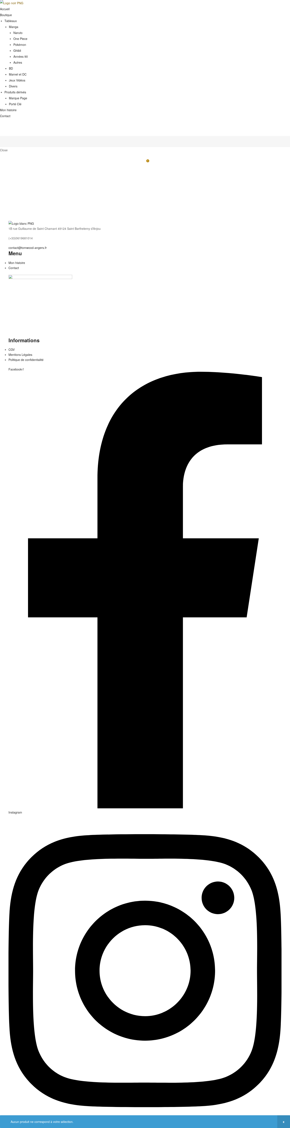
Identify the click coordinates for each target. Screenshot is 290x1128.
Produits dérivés (15, 92)
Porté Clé (15, 104)
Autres (17, 62)
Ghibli (17, 50)
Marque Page (18, 98)
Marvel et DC (18, 74)
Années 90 (20, 56)
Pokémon (19, 44)
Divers (13, 86)
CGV (11, 349)
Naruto (18, 33)
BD (11, 68)
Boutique (6, 15)
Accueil (5, 9)
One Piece (20, 38)
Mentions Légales (20, 354)
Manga (13, 27)
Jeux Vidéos (17, 80)
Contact (5, 116)
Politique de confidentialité (26, 360)
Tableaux (10, 21)
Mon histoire (8, 110)
